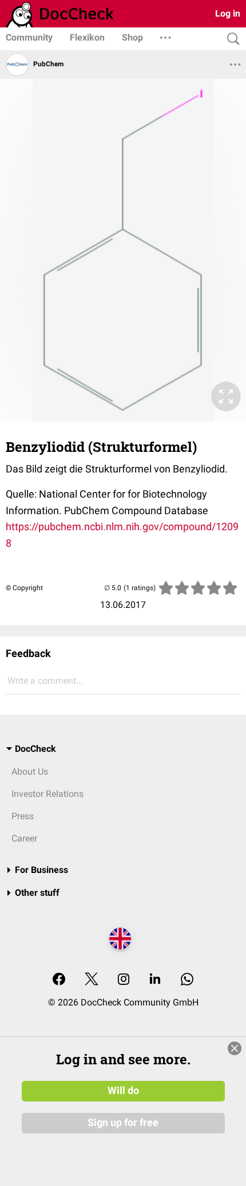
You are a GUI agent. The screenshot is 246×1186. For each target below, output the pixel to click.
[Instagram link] (123, 980)
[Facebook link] (59, 980)
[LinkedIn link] (155, 980)
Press (22, 816)
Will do (123, 1090)
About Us (29, 771)
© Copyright (24, 588)
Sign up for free (123, 1122)
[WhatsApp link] (187, 980)
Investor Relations (47, 793)
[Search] (230, 39)
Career (24, 838)
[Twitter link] (91, 980)
